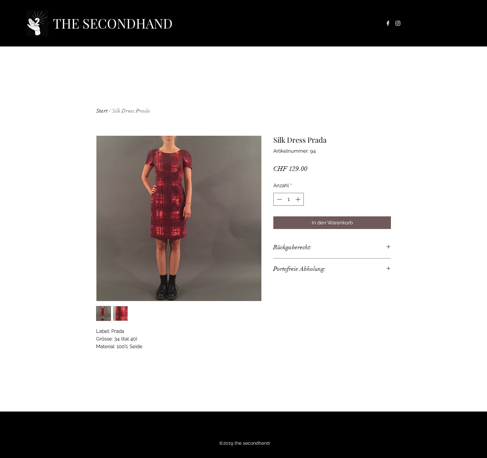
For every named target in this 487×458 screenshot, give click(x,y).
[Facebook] (388, 23)
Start (102, 111)
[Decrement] (278, 199)
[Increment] (298, 199)
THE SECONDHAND (113, 23)
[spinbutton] (288, 199)
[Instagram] (398, 23)
